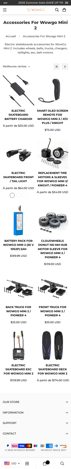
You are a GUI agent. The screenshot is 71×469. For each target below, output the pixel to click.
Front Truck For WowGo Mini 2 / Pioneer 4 (52, 311)
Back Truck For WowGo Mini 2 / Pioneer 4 (18, 311)
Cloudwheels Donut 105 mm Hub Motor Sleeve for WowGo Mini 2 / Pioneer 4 (52, 249)
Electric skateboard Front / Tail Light (18, 177)
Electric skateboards (19, 44)
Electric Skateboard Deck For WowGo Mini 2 (52, 369)
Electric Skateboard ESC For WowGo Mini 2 (18, 369)
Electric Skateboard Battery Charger (18, 115)
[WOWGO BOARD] (35, 10)
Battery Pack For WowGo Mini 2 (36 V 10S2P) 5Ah (18, 245)
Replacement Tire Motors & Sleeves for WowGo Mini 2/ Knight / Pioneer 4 (52, 179)
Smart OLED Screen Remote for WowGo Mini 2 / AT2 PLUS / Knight (52, 117)
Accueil (11, 36)
